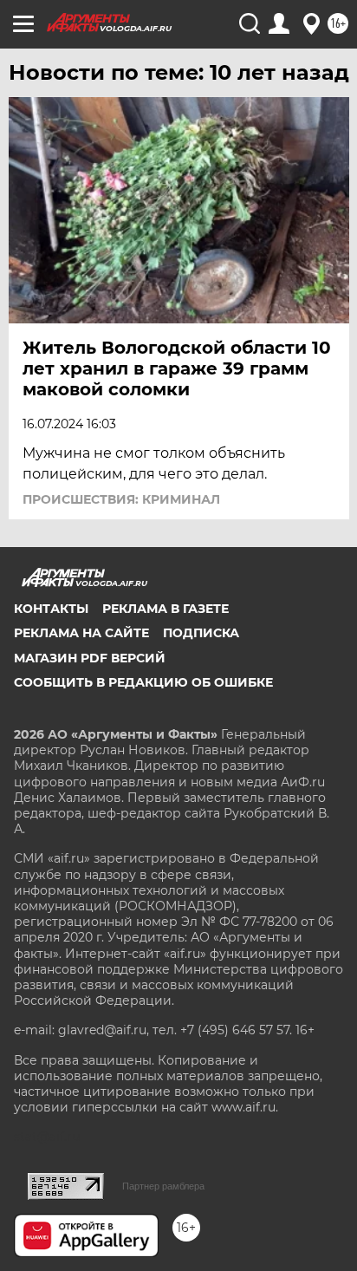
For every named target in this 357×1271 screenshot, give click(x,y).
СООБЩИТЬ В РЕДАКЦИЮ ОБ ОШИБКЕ (143, 682)
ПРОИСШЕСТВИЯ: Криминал (121, 499)
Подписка (201, 633)
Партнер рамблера (163, 1186)
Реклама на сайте (81, 633)
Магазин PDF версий (90, 658)
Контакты (51, 608)
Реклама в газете (165, 608)
